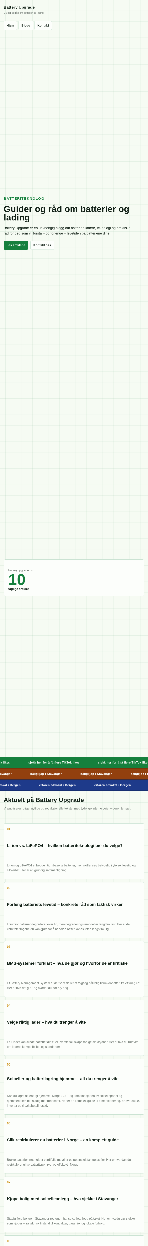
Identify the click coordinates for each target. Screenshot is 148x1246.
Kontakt (43, 25)
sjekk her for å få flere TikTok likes (43, 762)
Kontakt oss (42, 245)
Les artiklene (16, 245)
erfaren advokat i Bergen (50, 785)
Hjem (10, 25)
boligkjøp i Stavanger (39, 773)
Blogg (25, 25)
